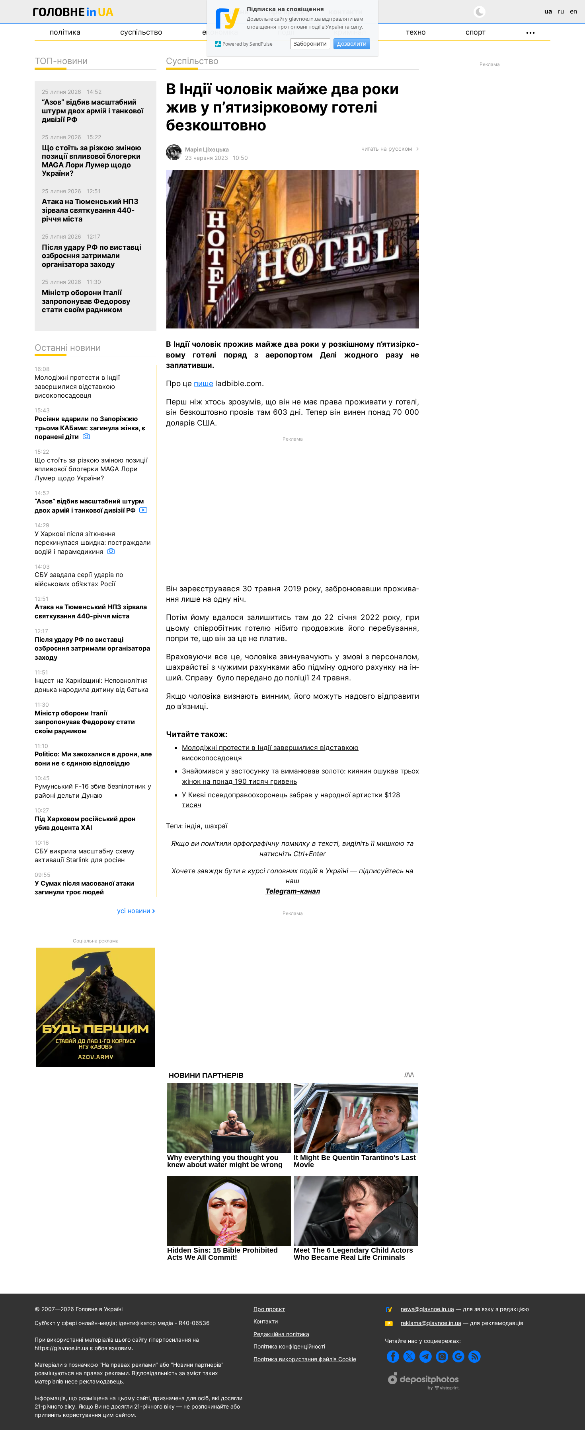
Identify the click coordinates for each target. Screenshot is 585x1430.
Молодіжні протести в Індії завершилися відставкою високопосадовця (77, 382)
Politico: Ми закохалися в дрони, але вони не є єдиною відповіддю (93, 754)
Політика (65, 32)
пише (203, 383)
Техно (416, 32)
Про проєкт (269, 1309)
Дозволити (352, 43)
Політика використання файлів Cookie (305, 1359)
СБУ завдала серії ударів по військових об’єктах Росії (79, 575)
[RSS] (474, 1356)
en (573, 11)
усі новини (133, 911)
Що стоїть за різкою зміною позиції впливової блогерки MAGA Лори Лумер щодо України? (91, 465)
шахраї (216, 826)
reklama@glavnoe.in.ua (431, 1322)
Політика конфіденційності (289, 1346)
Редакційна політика (281, 1334)
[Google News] (458, 1356)
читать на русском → (390, 148)
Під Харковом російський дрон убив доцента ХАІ (85, 819)
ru (561, 11)
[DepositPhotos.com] (424, 1382)
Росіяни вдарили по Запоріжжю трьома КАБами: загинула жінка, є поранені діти (90, 424)
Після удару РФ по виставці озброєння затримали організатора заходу (92, 644)
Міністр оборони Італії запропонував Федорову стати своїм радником (85, 718)
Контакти (266, 1321)
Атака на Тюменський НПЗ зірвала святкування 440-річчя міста (91, 607)
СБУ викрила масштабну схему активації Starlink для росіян (85, 851)
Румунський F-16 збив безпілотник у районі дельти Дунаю (93, 787)
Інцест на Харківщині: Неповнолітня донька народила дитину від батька (91, 681)
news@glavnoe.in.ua (427, 1309)
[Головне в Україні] (73, 13)
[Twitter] (409, 1356)
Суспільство (141, 32)
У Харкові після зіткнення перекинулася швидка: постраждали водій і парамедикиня (93, 539)
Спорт (476, 32)
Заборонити (310, 43)
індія (193, 826)
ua (548, 11)
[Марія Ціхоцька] (174, 158)
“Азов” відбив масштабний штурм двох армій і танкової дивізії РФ (89, 502)
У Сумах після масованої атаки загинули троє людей (84, 883)
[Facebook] (393, 1356)
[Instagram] (442, 1356)
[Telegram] (425, 1356)
